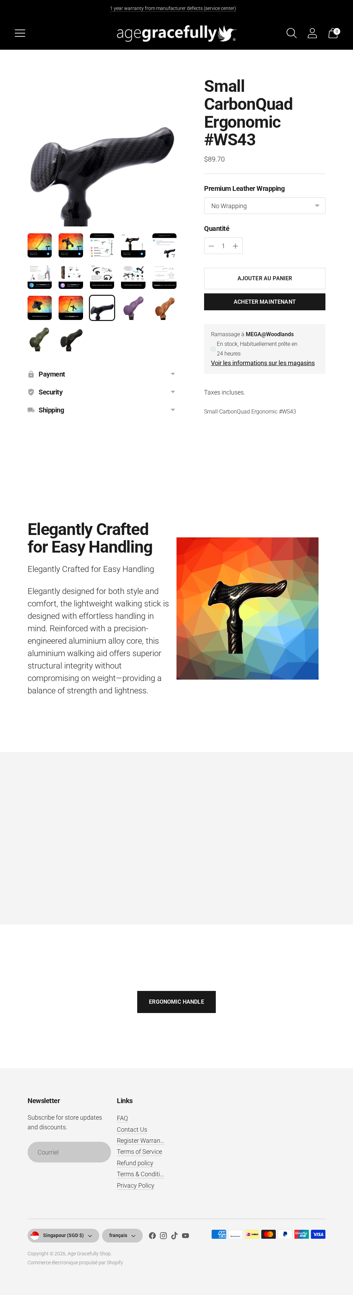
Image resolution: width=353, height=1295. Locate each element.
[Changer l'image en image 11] (40, 308)
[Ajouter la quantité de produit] (211, 246)
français (118, 1235)
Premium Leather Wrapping (244, 188)
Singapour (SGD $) (63, 1235)
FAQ (122, 1118)
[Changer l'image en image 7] (71, 276)
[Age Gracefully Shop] (176, 33)
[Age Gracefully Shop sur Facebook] (152, 1237)
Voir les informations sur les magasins (263, 363)
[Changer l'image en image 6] (40, 276)
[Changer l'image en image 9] (133, 276)
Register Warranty (141, 1140)
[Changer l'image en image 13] (102, 308)
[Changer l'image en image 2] (71, 245)
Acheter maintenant (265, 302)
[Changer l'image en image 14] (133, 308)
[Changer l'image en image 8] (102, 276)
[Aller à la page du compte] (312, 33)
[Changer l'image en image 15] (164, 308)
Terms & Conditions (143, 1174)
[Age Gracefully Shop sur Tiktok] (174, 1237)
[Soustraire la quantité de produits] (235, 246)
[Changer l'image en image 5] (164, 245)
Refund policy (135, 1163)
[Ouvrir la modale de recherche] (291, 33)
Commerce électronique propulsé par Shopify (75, 1262)
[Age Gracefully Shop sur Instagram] (163, 1237)
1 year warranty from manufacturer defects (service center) (173, 8)
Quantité (216, 228)
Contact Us (132, 1129)
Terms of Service (139, 1151)
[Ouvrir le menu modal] (20, 33)
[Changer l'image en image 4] (133, 245)
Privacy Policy (135, 1185)
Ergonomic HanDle (176, 1002)
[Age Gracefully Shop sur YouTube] (185, 1237)
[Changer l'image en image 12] (71, 308)
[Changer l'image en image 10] (164, 276)
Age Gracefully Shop (89, 1253)
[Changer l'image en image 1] (40, 245)
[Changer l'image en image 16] (40, 339)
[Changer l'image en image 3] (102, 245)
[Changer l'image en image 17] (71, 339)
